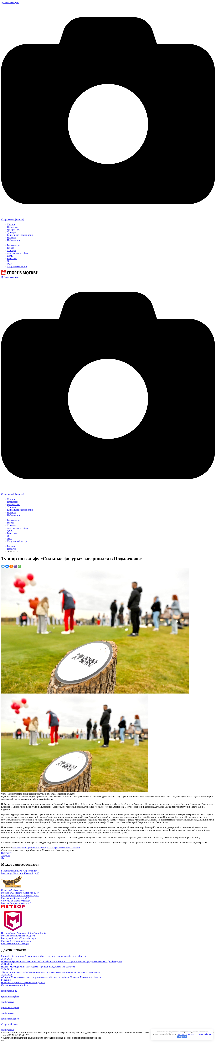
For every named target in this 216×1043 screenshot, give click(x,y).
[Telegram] (3, 566)
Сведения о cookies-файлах (14, 985)
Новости (11, 237)
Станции (11, 250)
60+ (9, 261)
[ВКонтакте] (7, 566)
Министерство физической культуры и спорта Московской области (46, 847)
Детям (10, 256)
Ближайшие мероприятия (20, 235)
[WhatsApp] (19, 566)
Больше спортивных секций (15, 943)
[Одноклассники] (11, 566)
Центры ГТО (13, 229)
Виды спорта (13, 245)
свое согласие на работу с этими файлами (194, 1034)
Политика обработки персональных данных (23, 982)
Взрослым (12, 258)
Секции (11, 224)
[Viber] (15, 566)
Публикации (13, 240)
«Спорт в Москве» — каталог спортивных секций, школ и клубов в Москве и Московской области (51, 977)
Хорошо (182, 1037)
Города (10, 248)
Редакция (6, 980)
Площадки (12, 227)
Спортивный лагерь (17, 266)
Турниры (11, 232)
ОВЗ (9, 263)
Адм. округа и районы (18, 253)
